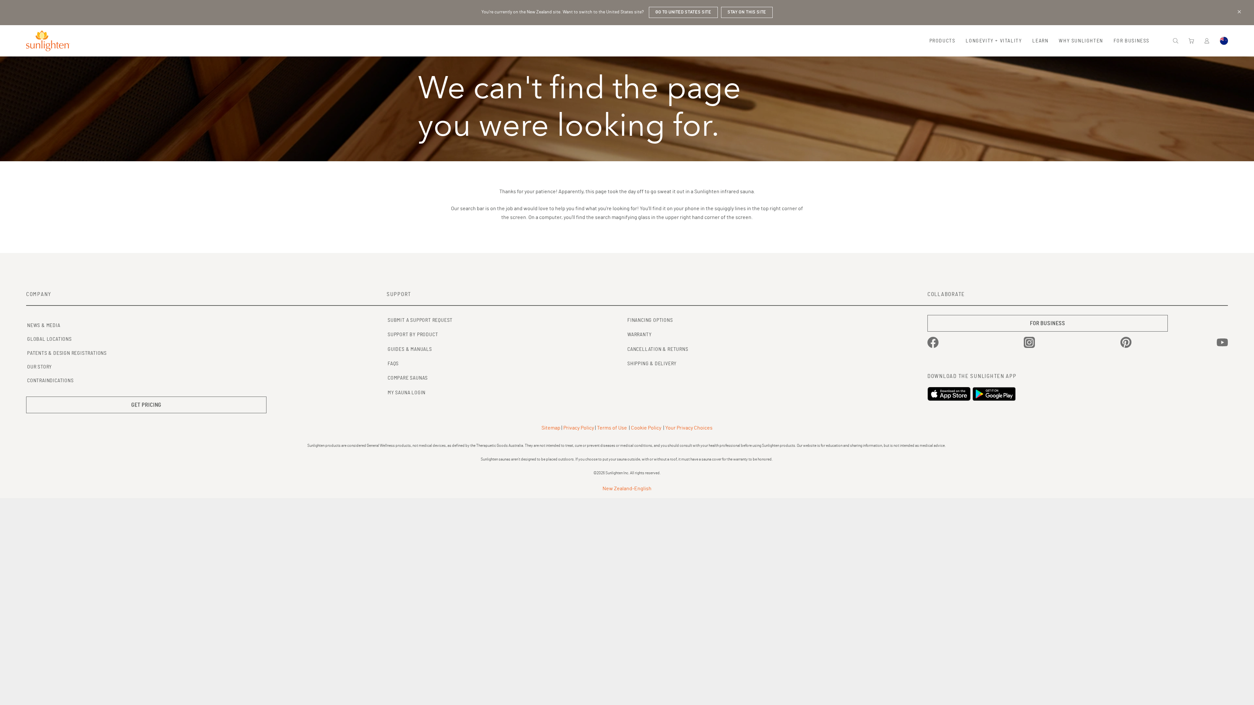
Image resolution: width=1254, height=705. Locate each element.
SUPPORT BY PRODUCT (413, 334)
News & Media (43, 325)
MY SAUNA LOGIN (407, 392)
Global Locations (49, 339)
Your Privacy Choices (689, 428)
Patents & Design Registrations (67, 353)
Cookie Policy (646, 428)
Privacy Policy (578, 428)
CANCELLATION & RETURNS (657, 349)
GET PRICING (146, 405)
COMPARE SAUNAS (408, 378)
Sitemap (550, 428)
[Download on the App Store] (950, 394)
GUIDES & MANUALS (410, 349)
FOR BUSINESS (1047, 323)
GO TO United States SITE (683, 12)
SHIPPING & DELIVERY (652, 363)
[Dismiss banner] (1239, 12)
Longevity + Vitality (994, 40)
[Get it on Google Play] (995, 394)
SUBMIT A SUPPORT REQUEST (420, 320)
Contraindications (50, 380)
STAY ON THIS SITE (747, 12)
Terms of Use (612, 428)
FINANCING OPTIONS (650, 320)
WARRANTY (639, 334)
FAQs (393, 363)
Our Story (39, 366)
